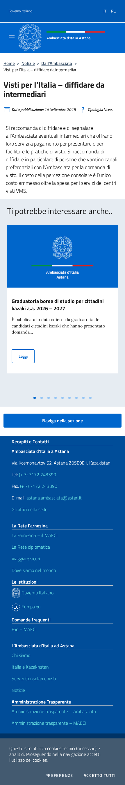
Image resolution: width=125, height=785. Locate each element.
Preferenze (59, 775)
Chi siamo (21, 655)
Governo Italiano (20, 11)
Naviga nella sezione (62, 420)
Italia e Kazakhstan (30, 666)
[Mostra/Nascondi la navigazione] (11, 37)
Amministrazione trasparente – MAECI (49, 723)
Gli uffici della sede (29, 509)
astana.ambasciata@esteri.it (54, 497)
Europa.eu (30, 606)
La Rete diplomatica (31, 546)
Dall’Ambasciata (56, 63)
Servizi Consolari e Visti (34, 678)
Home (9, 63)
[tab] (34, 398)
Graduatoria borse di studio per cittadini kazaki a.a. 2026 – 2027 (58, 304)
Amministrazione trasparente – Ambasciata (54, 711)
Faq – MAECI (24, 629)
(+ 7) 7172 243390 (37, 474)
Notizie (28, 63)
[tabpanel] (62, 309)
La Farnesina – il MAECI (35, 535)
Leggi (27, 356)
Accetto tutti (100, 775)
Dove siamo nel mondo (34, 570)
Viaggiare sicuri (26, 558)
